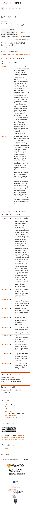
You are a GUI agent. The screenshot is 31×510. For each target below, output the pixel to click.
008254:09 (5, 363)
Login (6, 448)
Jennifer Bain (9, 407)
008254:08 (5, 353)
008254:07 (5, 344)
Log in (16, 39)
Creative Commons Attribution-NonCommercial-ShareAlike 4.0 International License (13, 437)
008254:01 (5, 289)
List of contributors (11, 415)
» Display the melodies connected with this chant (15, 54)
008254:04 (5, 317)
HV (16, 30)
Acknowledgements (11, 417)
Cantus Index (15, 378)
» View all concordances (8, 48)
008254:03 (5, 308)
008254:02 (5, 300)
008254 (4, 67)
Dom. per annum (20, 32)
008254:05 (5, 327)
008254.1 (5, 136)
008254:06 (5, 336)
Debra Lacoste (9, 403)
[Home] (11, 2)
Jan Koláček (8, 411)
